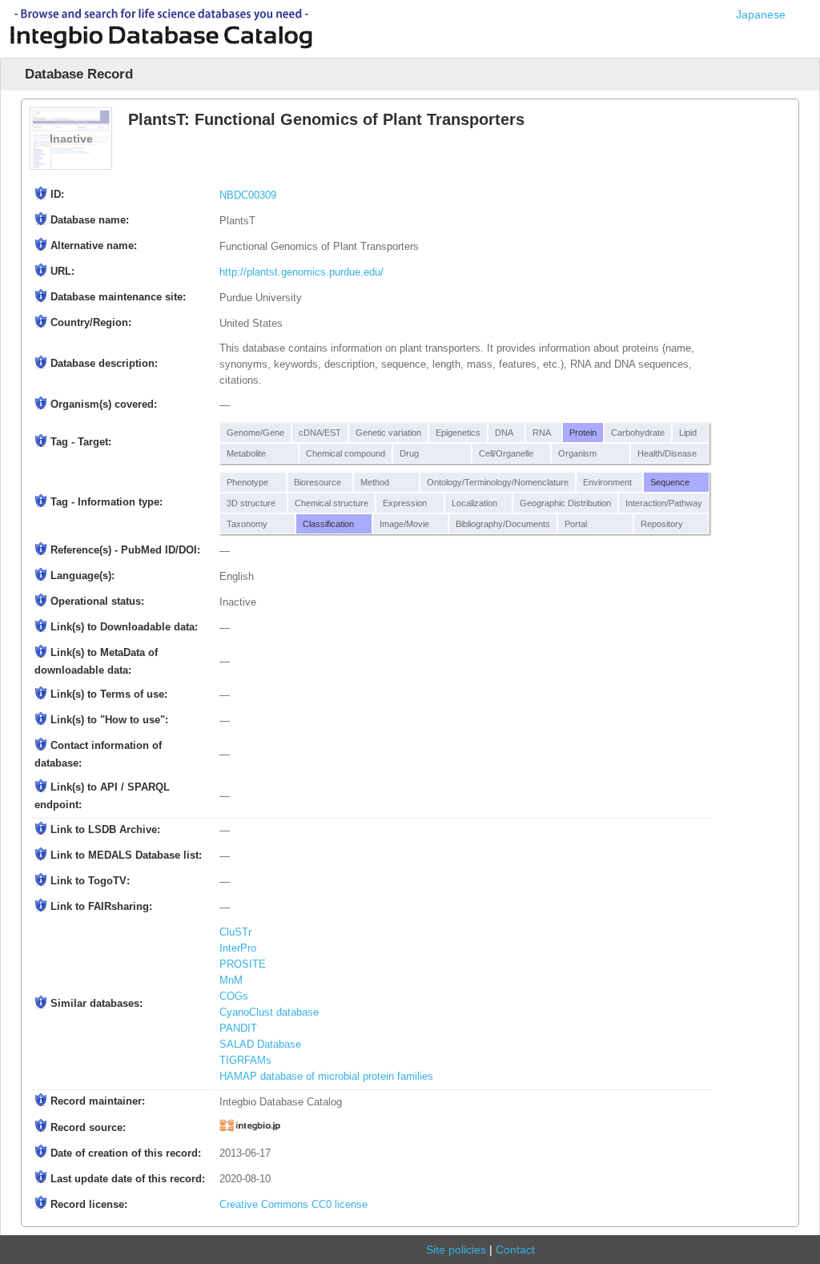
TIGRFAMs (245, 1060)
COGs (233, 996)
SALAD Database (260, 1044)
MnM (231, 980)
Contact (515, 1249)
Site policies (456, 1249)
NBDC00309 (247, 195)
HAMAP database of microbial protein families (326, 1076)
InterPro (237, 948)
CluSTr (235, 932)
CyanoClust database (269, 1012)
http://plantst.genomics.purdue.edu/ (301, 272)
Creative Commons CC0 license (293, 1204)
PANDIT (238, 1028)
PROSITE (242, 964)
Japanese (761, 14)
